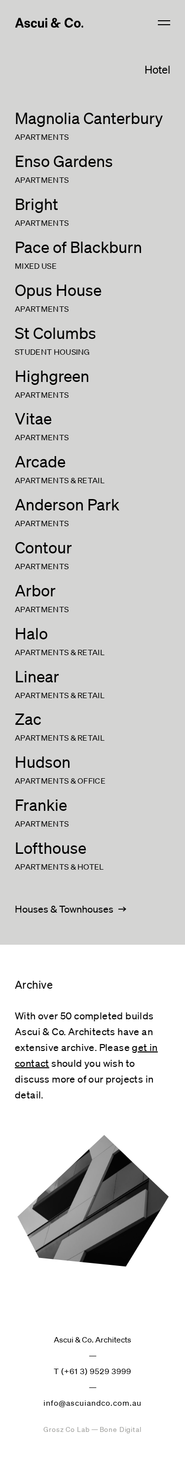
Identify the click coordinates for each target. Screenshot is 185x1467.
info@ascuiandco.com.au (92, 1403)
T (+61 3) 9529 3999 (92, 1371)
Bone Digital (121, 1429)
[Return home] (49, 23)
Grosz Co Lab (66, 1429)
